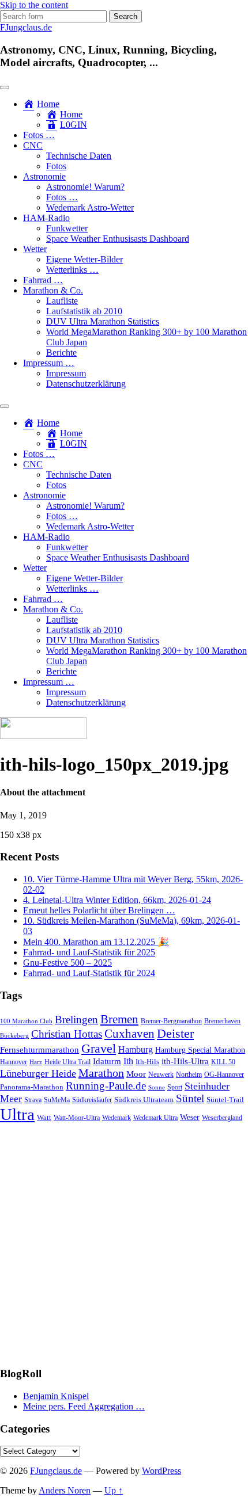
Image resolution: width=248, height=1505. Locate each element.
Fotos (56, 166)
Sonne (156, 1087)
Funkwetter (67, 228)
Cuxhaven (129, 1034)
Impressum (66, 373)
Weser (190, 1117)
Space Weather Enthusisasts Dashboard (117, 238)
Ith (128, 1061)
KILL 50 (223, 1062)
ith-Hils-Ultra (185, 1061)
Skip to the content (34, 5)
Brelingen (76, 1020)
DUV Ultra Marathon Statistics (102, 321)
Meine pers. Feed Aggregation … (84, 1406)
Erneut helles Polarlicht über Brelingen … (99, 910)
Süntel (190, 1098)
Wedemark (116, 1118)
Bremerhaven (222, 1021)
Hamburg (135, 1049)
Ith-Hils (147, 1061)
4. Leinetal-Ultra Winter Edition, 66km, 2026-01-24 (117, 900)
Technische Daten (78, 156)
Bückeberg (14, 1035)
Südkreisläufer (92, 1100)
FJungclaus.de (26, 27)
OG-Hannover (224, 1075)
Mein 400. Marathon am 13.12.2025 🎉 (96, 942)
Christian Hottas (66, 1034)
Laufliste (62, 301)
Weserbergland (222, 1118)
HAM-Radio (46, 218)
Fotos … (39, 135)
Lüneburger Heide (38, 1073)
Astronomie (44, 176)
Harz (35, 1062)
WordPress (161, 1471)
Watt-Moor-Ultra (77, 1118)
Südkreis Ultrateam (144, 1099)
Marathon (101, 1072)
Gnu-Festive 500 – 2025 (67, 962)
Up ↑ (113, 1490)
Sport (174, 1087)
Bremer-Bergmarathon (171, 1021)
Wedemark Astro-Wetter (90, 207)
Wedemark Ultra (155, 1118)
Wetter (35, 249)
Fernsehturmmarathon (39, 1049)
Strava (33, 1100)
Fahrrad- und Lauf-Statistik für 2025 (89, 952)
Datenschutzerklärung (86, 383)
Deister (175, 1034)
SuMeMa (57, 1100)
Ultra (17, 1114)
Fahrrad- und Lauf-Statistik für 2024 (89, 973)
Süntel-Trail (225, 1099)
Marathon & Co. (53, 290)
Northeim (189, 1075)
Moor (136, 1074)
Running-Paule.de (106, 1086)
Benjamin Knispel (56, 1396)
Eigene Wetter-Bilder (84, 259)
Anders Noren (65, 1490)
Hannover (13, 1062)
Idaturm (107, 1061)
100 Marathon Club (26, 1021)
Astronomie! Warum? (85, 187)
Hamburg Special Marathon (200, 1050)
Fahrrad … (43, 280)
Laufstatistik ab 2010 (84, 311)
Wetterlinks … (72, 270)
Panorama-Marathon (31, 1087)
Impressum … (48, 363)
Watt (44, 1117)
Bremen (119, 1019)
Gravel (98, 1048)
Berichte (61, 352)
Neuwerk (161, 1074)
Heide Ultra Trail (67, 1062)
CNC (33, 145)
